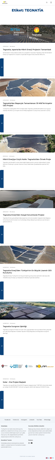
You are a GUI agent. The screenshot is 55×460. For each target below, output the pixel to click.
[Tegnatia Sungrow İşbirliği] (27, 311)
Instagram (24, 419)
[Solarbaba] (4, 2)
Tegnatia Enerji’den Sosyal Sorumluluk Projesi (23, 215)
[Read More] (2, 67)
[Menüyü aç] (51, 2)
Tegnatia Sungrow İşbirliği (15, 326)
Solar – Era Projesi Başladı (14, 382)
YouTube (39, 419)
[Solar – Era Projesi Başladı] (27, 366)
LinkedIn (31, 419)
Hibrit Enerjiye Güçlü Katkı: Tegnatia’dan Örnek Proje (27, 159)
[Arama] (46, 2)
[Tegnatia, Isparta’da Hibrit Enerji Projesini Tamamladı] (27, 34)
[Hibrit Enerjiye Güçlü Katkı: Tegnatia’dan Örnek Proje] (27, 144)
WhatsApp (47, 419)
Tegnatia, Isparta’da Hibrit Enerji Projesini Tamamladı (27, 50)
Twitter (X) (16, 419)
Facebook (7, 419)
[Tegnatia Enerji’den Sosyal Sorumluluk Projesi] (27, 199)
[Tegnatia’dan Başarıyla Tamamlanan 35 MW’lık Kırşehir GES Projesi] (27, 88)
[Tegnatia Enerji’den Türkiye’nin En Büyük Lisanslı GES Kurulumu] (27, 255)
